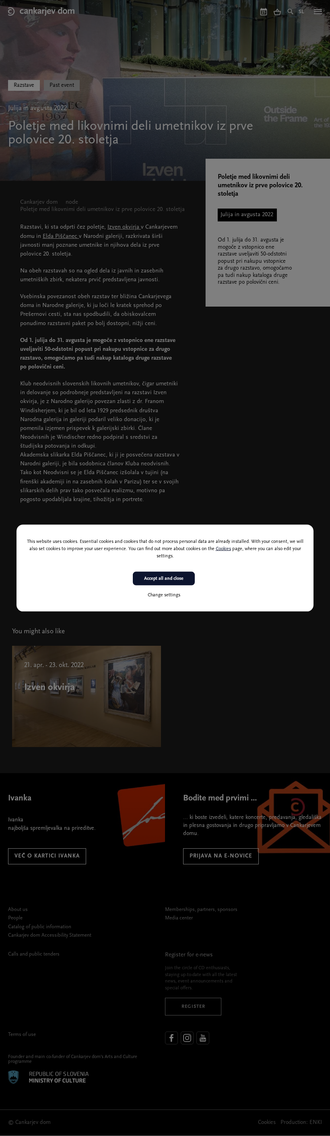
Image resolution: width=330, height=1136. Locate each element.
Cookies (223, 548)
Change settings (164, 595)
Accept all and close (164, 578)
